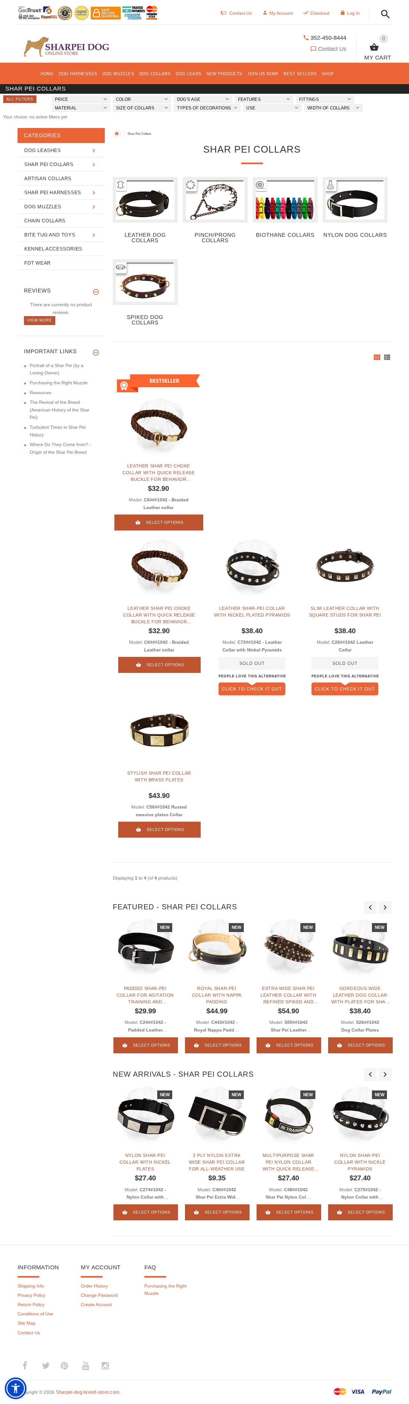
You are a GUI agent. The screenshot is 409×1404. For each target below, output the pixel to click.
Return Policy (31, 1304)
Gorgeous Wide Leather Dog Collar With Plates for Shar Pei (360, 995)
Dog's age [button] (188, 99)
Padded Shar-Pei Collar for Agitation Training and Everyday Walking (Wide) (145, 995)
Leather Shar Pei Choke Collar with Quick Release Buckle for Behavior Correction (158, 472)
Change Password (99, 1295)
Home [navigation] (117, 134)
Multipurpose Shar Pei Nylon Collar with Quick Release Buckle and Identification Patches (288, 1162)
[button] (383, 14)
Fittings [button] (309, 99)
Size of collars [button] (135, 108)
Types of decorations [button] (204, 108)
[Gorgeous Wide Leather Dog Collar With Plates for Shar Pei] (360, 948)
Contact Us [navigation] (240, 13)
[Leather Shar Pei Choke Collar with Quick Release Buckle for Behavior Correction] (159, 568)
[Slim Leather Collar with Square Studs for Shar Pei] (345, 568)
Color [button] (123, 99)
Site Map (26, 1323)
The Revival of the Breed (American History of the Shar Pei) (59, 410)
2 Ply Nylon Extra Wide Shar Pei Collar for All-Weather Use (217, 1162)
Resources (40, 392)
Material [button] (65, 108)
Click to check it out (252, 688)
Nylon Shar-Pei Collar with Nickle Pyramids (360, 1162)
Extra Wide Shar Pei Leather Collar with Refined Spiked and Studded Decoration (288, 995)
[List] (387, 357)
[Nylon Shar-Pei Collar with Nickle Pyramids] (360, 1115)
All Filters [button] (19, 99)
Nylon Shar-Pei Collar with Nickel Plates (145, 1162)
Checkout (319, 13)
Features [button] (249, 99)
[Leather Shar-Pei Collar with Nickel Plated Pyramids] (252, 568)
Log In (353, 13)
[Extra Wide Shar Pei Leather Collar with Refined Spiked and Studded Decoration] (288, 948)
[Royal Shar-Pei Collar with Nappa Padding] (217, 948)
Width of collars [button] (328, 108)
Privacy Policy (31, 1295)
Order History (94, 1285)
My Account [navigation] (281, 13)
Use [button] (250, 108)
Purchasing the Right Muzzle (59, 382)
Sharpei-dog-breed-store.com (88, 1392)
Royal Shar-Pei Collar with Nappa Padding (217, 995)
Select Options (164, 523)
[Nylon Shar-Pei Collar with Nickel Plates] (145, 1115)
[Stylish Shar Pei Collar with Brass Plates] (159, 732)
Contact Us (332, 49)
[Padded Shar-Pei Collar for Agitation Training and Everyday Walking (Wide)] (145, 948)
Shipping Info (31, 1285)
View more (39, 320)
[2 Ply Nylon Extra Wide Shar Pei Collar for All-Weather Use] (217, 1115)
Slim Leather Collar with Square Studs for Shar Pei (345, 612)
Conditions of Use (35, 1313)
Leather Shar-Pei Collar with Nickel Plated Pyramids (252, 612)
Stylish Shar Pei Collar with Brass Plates (159, 776)
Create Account (96, 1304)
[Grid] (377, 357)
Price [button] (61, 99)
